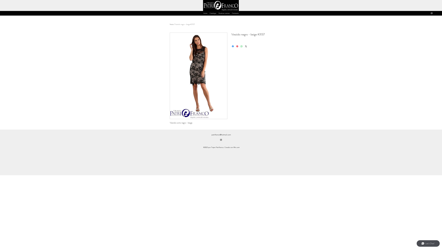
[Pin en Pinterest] (237, 46)
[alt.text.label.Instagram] (431, 13)
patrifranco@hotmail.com (221, 135)
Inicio (172, 24)
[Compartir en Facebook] (232, 46)
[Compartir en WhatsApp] (241, 46)
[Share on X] (246, 46)
